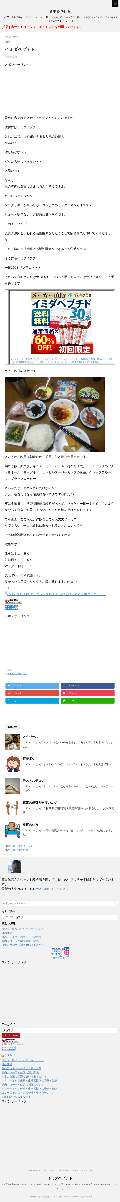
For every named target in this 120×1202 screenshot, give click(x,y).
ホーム (52, 1170)
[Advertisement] (60, 89)
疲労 (25, 673)
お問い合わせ (64, 1170)
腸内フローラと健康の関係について (23, 1084)
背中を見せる (60, 11)
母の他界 (7, 932)
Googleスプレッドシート (16, 1096)
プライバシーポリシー (36, 1170)
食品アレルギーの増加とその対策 (21, 937)
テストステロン (34, 780)
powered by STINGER (82, 1197)
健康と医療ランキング (12, 1044)
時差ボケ (29, 758)
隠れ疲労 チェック (23, 846)
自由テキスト (60, 958)
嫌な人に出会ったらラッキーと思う (23, 928)
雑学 (10, 669)
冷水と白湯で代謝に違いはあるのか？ (24, 945)
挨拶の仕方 (30, 824)
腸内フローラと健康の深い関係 (20, 941)
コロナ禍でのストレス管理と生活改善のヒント (29, 1092)
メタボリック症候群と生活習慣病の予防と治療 (29, 1080)
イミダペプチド (15, 673)
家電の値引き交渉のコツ (40, 802)
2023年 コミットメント (55, 889)
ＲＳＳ (8, 1054)
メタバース (30, 736)
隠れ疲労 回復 (20, 850)
